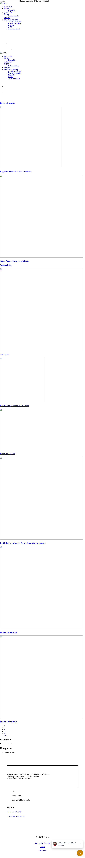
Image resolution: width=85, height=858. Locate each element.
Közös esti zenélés (7, 103)
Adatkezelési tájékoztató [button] (42, 843)
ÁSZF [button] (42, 847)
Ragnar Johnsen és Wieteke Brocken (15, 171)
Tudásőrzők (8, 62)
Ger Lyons (4, 354)
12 (5, 733)
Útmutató (7, 67)
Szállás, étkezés (13, 65)
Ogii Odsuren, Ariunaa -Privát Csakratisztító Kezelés (22, 543)
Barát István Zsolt (7, 454)
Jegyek (6, 64)
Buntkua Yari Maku (8, 632)
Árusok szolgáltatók (14, 71)
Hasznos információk (11, 69)
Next (5, 735)
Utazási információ (14, 73)
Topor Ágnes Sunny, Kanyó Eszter (14, 261)
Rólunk (6, 58)
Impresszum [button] (42, 850)
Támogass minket (14, 78)
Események (8, 56)
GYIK (10, 77)
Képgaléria (11, 60)
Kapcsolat (11, 75)
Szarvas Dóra (6, 265)
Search (45, 1)
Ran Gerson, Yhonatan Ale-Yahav (14, 406)
